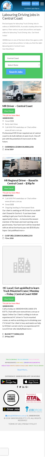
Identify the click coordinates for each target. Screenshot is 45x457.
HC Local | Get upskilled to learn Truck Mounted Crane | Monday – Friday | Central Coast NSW (21, 290)
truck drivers (22, 359)
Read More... (22, 370)
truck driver (34, 359)
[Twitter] (20, 386)
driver (26, 362)
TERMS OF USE (14, 424)
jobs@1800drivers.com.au (17, 416)
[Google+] (26, 386)
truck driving (11, 359)
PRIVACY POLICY (29, 424)
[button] (26, 4)
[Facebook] (17, 386)
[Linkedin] (23, 386)
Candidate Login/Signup (31, 8)
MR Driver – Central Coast (17, 105)
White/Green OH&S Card (19, 366)
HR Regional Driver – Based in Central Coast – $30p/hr (21, 182)
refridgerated (10, 362)
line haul (20, 362)
